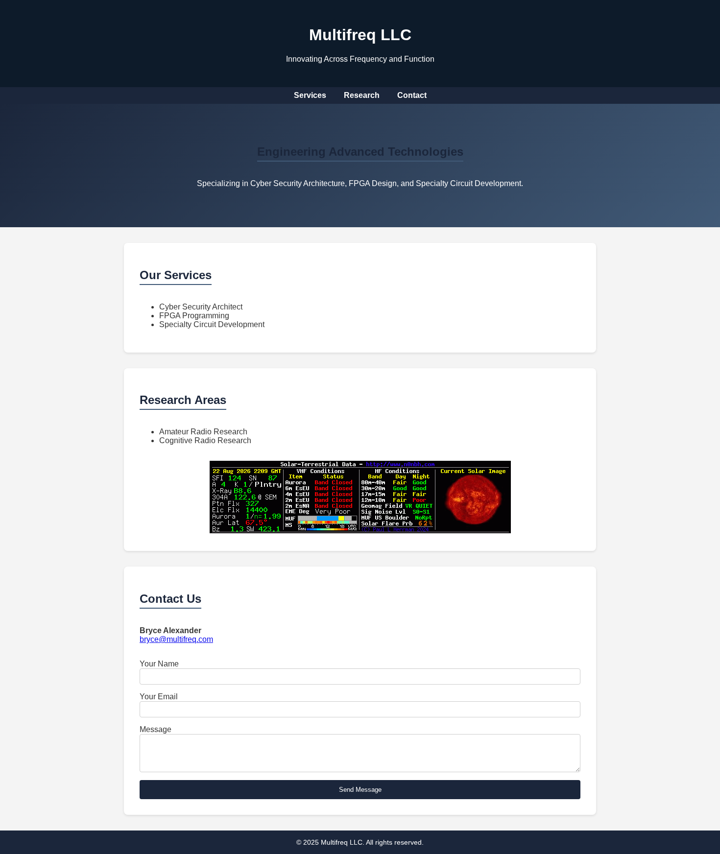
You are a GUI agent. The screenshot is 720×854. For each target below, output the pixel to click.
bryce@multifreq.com (176, 639)
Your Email (159, 696)
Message (155, 729)
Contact (412, 95)
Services (310, 95)
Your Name (159, 664)
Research (362, 95)
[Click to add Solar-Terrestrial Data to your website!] (360, 530)
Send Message (360, 789)
